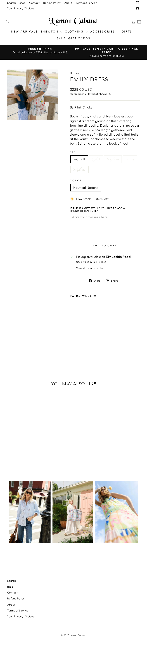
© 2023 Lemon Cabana (73, 635)
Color (76, 180)
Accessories (103, 31)
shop (23, 2)
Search (11, 2)
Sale (61, 38)
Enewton (50, 31)
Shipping (75, 94)
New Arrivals (24, 31)
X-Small (79, 159)
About (68, 2)
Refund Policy (52, 2)
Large (130, 159)
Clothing (75, 31)
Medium (113, 159)
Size (74, 152)
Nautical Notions (85, 188)
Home (74, 73)
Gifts (127, 31)
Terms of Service (86, 2)
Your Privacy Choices (20, 8)
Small (96, 159)
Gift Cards (79, 38)
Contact (34, 2)
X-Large (79, 169)
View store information (90, 268)
